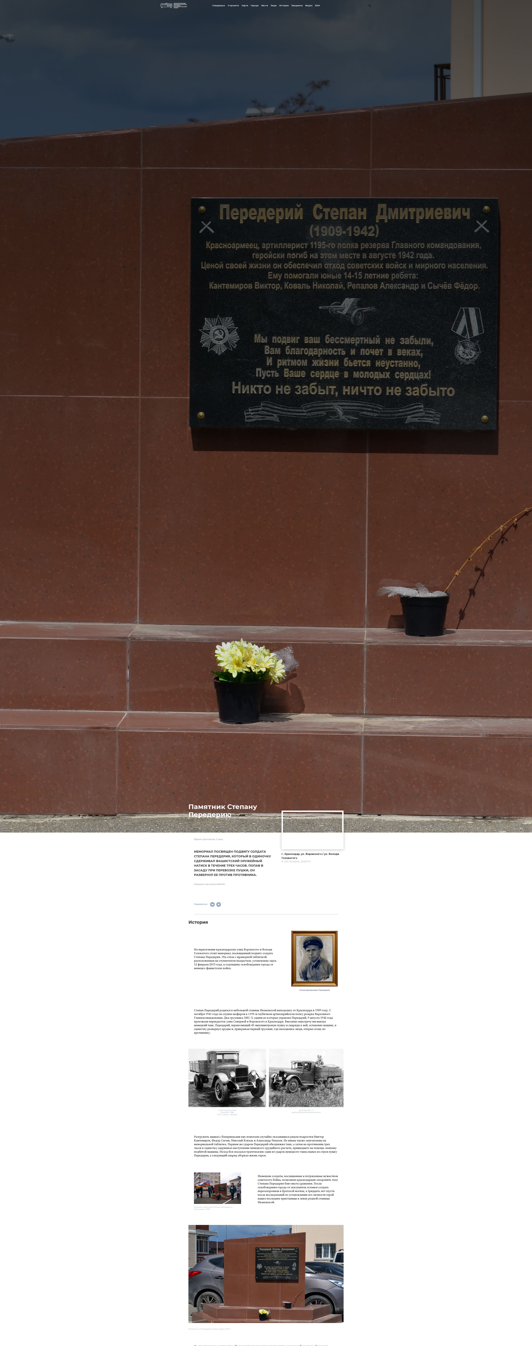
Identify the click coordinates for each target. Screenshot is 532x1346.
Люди (274, 6)
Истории (284, 6)
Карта (245, 6)
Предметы (297, 6)
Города (254, 6)
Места (264, 6)
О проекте (233, 6)
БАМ (317, 6)
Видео (308, 6)
